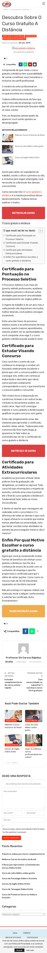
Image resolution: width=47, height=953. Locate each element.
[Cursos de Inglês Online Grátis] (7, 160)
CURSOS (26, 933)
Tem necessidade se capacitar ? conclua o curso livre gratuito (34, 685)
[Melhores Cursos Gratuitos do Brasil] (7, 138)
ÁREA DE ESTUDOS (13, 938)
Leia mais (30, 950)
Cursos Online (30, 36)
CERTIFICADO (32, 938)
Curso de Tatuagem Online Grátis (17, 889)
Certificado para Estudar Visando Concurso (22, 244)
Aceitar (19, 950)
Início (15, 933)
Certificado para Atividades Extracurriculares (19, 252)
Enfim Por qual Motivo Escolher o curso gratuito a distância (22, 259)
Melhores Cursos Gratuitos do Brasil (30, 135)
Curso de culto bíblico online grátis (29, 146)
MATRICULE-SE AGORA (23, 450)
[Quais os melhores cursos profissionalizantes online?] (33, 740)
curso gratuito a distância (13, 36)
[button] (39, 231)
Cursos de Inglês (12, 745)
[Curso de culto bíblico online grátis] (7, 149)
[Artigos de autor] (23, 648)
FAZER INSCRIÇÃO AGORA (23, 611)
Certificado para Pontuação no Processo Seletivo (21, 237)
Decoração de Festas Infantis (14, 39)
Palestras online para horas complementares (23, 854)
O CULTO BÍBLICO (31, 721)
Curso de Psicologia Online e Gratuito (19, 878)
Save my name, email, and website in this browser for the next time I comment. (24, 830)
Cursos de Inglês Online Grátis (27, 157)
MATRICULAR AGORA (23, 213)
